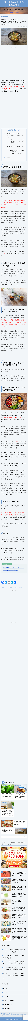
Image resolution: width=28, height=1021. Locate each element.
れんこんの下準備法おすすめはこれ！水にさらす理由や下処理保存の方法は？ (14, 969)
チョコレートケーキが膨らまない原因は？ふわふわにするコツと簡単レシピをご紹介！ (14, 975)
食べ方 (21, 587)
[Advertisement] (14, 63)
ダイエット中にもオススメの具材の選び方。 (17, 151)
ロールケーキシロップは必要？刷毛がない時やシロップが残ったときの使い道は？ (14, 963)
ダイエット (11, 587)
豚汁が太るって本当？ (13, 133)
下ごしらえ (6, 996)
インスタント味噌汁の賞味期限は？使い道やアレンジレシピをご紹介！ (14, 951)
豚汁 (16, 587)
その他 (5, 988)
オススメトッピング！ (16, 153)
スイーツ (5, 992)
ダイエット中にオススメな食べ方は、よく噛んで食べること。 (17, 141)
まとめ (8, 157)
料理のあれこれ (4, 16)
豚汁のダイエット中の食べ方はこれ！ (15, 136)
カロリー (4, 587)
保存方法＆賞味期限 (9, 1000)
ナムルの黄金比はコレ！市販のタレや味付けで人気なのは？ (14, 957)
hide (18, 130)
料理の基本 (6, 1008)
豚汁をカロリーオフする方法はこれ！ (15, 147)
